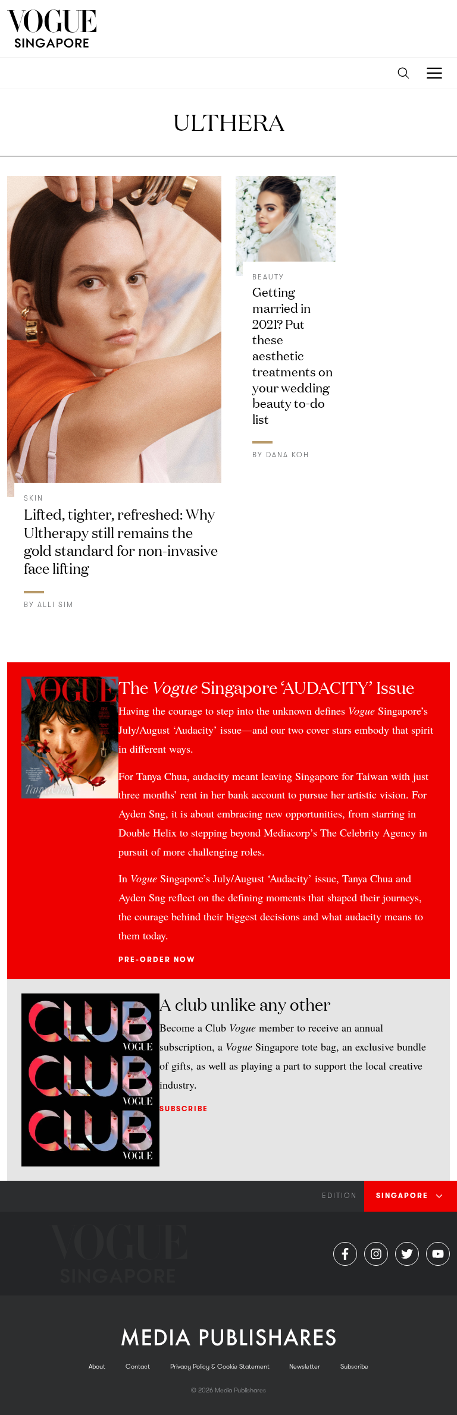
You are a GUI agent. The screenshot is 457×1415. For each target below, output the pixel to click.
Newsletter (304, 1366)
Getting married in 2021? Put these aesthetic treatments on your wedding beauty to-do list (292, 354)
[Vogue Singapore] (51, 29)
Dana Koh (287, 455)
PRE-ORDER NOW (156, 959)
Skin (33, 498)
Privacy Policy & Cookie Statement (220, 1366)
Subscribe (183, 1109)
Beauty (268, 277)
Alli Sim (55, 604)
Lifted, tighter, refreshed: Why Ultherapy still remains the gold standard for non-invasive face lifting (121, 540)
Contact (138, 1366)
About (97, 1366)
